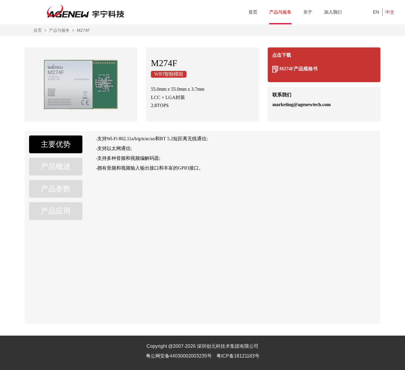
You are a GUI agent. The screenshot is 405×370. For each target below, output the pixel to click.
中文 (389, 12)
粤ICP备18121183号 (237, 355)
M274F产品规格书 (298, 68)
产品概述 (56, 166)
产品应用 (56, 211)
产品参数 (56, 189)
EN (376, 12)
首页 (252, 12)
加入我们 (333, 12)
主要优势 (56, 144)
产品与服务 (280, 12)
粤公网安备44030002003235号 (179, 355)
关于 (307, 12)
